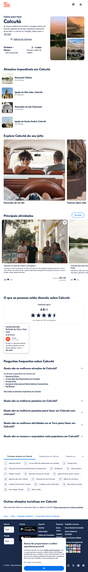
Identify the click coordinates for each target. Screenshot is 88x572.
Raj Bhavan (10, 386)
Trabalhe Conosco (59, 535)
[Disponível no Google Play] (28, 529)
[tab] (20, 456)
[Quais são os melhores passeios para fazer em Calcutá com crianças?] (81, 412)
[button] (44, 78)
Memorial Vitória (12, 376)
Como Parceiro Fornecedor (74, 528)
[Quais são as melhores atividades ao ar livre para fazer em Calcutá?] (81, 424)
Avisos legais (42, 531)
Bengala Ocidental (25, 516)
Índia (13, 516)
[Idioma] (73, 4)
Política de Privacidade (46, 535)
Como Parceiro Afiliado (73, 538)
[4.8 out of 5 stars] (44, 315)
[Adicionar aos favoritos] (65, 223)
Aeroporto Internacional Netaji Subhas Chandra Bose (27, 384)
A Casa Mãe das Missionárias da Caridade (23, 379)
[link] (44, 78)
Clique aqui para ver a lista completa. (68, 507)
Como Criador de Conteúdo (71, 532)
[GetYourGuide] (7, 4)
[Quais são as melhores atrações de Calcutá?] (81, 368)
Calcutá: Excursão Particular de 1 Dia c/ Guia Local (16, 329)
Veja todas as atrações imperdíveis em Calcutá (22, 391)
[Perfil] (80, 4)
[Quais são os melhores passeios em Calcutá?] (81, 400)
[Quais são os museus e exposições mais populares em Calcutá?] (81, 436)
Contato (41, 528)
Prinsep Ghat (11, 381)
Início (6, 516)
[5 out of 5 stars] (16, 335)
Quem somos (58, 529)
